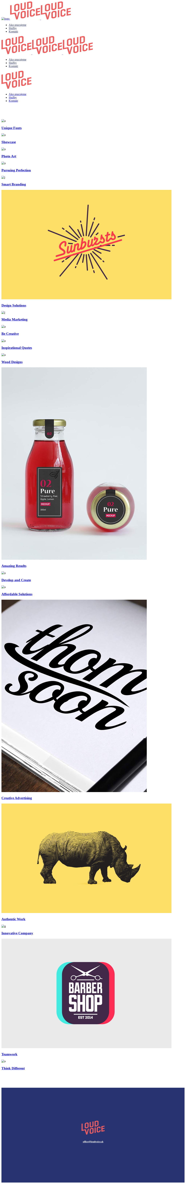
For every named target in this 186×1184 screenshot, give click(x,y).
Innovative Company (17, 933)
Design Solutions (13, 305)
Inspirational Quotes (16, 348)
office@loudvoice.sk (93, 1141)
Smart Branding (13, 184)
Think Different (13, 1068)
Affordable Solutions (16, 594)
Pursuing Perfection (16, 170)
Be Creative (10, 334)
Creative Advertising (16, 798)
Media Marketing (14, 319)
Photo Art (8, 156)
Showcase (8, 142)
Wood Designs (12, 362)
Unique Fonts (11, 128)
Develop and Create (16, 580)
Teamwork (9, 1054)
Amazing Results (13, 566)
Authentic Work (13, 919)
